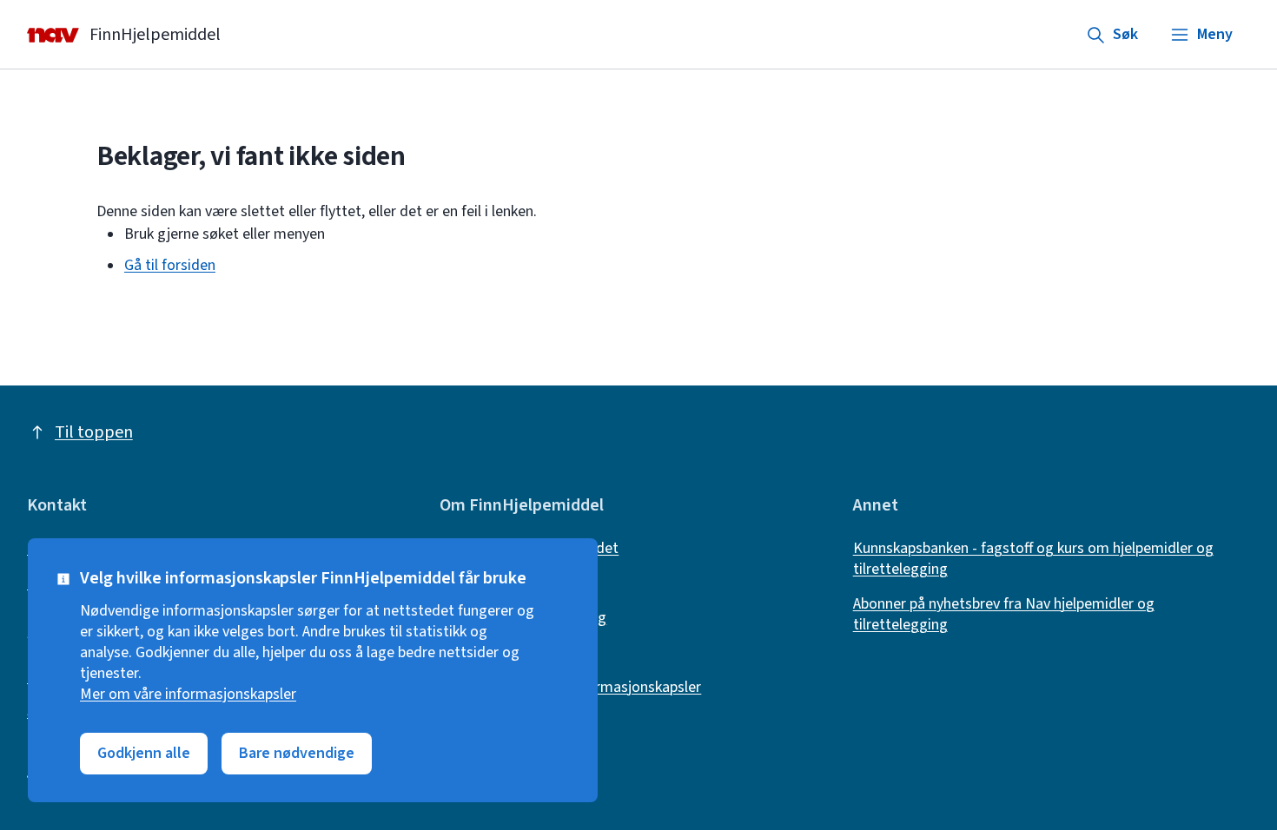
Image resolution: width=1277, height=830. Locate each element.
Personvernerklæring (507, 652)
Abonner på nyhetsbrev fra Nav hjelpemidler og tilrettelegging (1004, 615)
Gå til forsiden (169, 265)
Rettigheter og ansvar (511, 583)
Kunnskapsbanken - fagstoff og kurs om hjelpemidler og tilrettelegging (1033, 559)
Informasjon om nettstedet (529, 548)
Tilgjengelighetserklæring (523, 618)
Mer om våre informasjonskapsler (188, 694)
